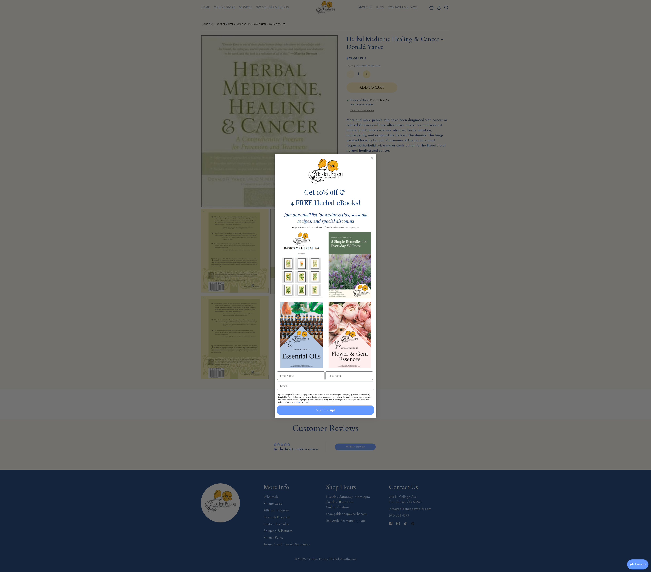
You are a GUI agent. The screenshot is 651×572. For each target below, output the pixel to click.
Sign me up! (325, 410)
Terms (305, 402)
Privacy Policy (296, 402)
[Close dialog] (372, 158)
